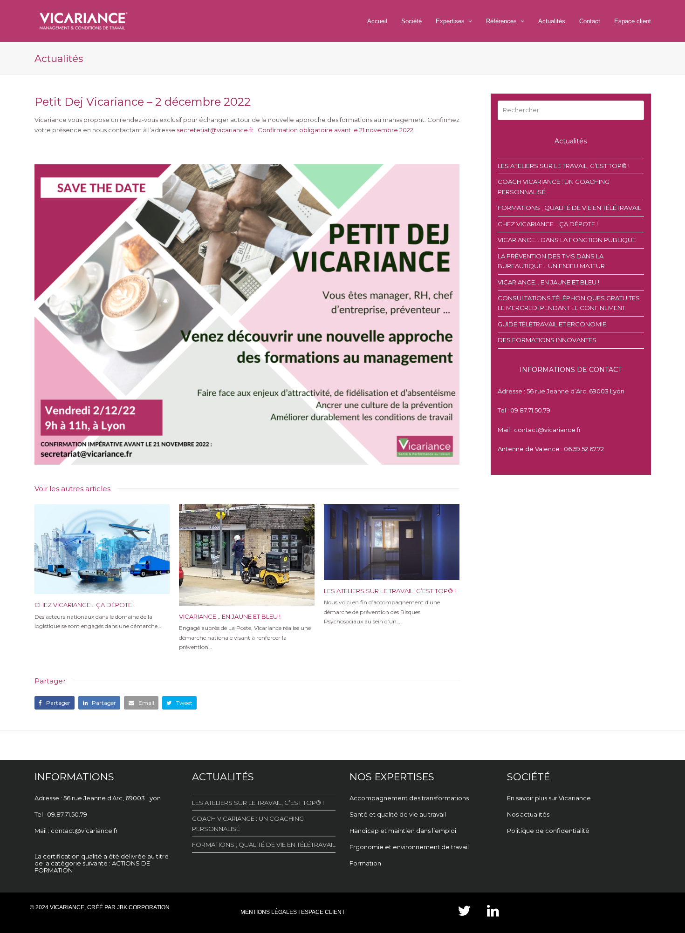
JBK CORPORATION (143, 907)
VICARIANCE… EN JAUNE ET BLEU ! (230, 616)
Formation (365, 863)
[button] (54, 703)
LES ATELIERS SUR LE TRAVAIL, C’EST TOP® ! (390, 591)
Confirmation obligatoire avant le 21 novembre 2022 (335, 130)
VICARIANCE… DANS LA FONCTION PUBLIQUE (567, 239)
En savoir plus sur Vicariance (549, 798)
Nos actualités (528, 814)
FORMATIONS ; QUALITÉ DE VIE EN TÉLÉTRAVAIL (569, 207)
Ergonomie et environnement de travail (409, 847)
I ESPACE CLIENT (321, 912)
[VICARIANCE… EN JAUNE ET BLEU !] (247, 555)
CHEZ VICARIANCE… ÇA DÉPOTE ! (84, 604)
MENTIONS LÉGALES (268, 912)
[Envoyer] (635, 110)
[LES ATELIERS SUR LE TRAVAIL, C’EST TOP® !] (391, 542)
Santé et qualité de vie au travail (398, 814)
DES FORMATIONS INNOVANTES (547, 340)
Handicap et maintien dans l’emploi (403, 830)
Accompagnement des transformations (409, 798)
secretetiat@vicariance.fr (215, 130)
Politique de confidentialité (548, 830)
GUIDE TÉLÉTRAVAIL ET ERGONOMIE (552, 324)
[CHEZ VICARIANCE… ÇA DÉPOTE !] (102, 549)
